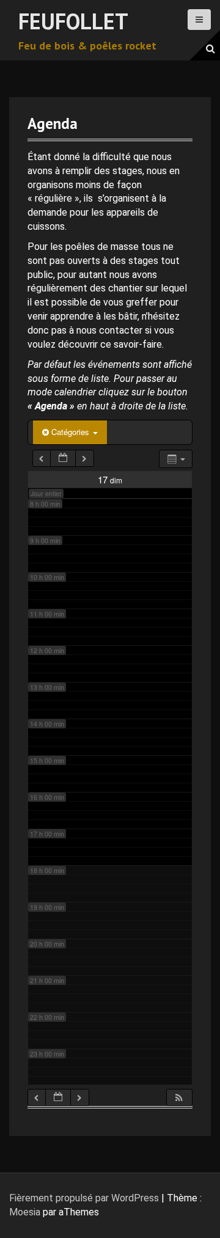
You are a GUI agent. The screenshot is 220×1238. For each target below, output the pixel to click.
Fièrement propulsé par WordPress (84, 1198)
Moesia (24, 1212)
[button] (179, 1098)
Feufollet (73, 21)
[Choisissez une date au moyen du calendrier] (63, 458)
